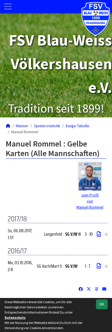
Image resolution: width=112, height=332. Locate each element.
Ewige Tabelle (77, 125)
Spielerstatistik (47, 125)
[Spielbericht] (99, 234)
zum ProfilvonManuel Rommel (89, 201)
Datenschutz (15, 317)
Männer (22, 125)
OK (101, 304)
